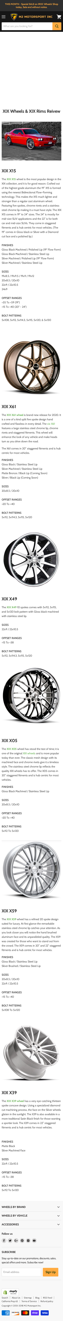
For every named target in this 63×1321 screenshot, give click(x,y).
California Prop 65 (10, 1301)
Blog (37, 1297)
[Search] (56, 26)
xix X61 (51, 423)
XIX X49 (11, 607)
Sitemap (28, 1297)
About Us (16, 1297)
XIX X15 (11, 179)
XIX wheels (29, 753)
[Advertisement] (31, 72)
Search (5, 1297)
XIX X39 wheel (15, 1101)
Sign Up (51, 1272)
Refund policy (46, 1301)
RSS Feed (47, 1297)
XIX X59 (11, 919)
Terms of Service (29, 1301)
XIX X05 (12, 749)
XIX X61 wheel (15, 415)
